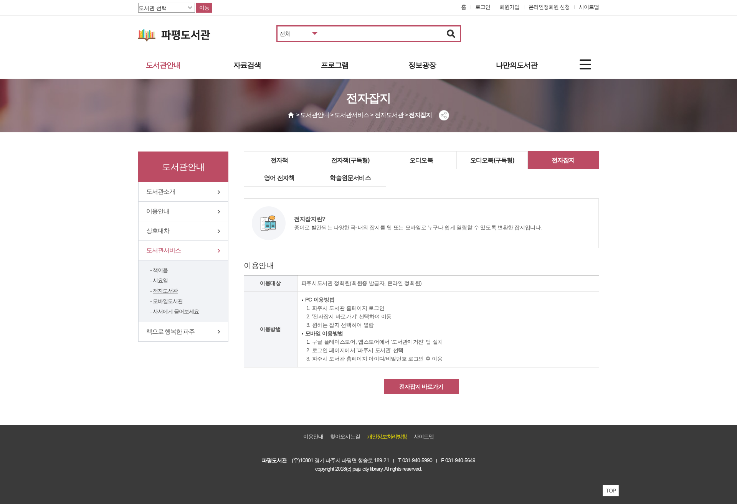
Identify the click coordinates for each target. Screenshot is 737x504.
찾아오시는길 (345, 436)
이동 (204, 8)
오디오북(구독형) (492, 160)
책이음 (160, 270)
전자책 (279, 160)
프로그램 (335, 65)
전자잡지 (563, 160)
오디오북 (421, 160)
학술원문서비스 (350, 178)
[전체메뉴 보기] (585, 64)
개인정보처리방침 (387, 436)
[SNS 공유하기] (444, 115)
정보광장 (422, 65)
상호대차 (157, 230)
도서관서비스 (163, 250)
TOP (611, 491)
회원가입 (509, 7)
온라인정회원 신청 (549, 7)
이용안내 (157, 211)
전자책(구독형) (350, 160)
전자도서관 (165, 291)
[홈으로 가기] (291, 115)
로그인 (482, 7)
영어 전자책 (279, 178)
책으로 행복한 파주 (170, 331)
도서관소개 (160, 191)
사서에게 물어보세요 (176, 311)
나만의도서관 (516, 65)
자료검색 (247, 65)
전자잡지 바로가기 (421, 386)
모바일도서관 (168, 301)
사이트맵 (589, 7)
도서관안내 (163, 65)
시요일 (160, 280)
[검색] (451, 33)
